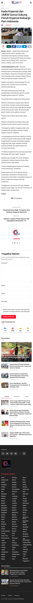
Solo (24, 496)
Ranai (24, 477)
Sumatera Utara (25, 521)
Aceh (2, 477)
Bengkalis (4, 508)
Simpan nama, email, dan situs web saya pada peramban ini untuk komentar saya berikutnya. (16, 310)
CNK (6, 599)
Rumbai (25, 487)
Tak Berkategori (26, 539)
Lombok (14, 503)
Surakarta (26, 536)
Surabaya (25, 534)
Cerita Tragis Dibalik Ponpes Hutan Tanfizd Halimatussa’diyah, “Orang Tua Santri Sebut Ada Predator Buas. (20, 402)
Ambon (3, 482)
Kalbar (3, 554)
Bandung (4, 494)
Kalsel (3, 556)
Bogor (3, 522)
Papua (14, 547)
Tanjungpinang (27, 544)
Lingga (14, 501)
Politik (14, 556)
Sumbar (25, 524)
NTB (13, 533)
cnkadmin (8, 25)
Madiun (14, 508)
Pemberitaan (16, 554)
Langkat (14, 498)
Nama (3, 285)
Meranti (14, 524)
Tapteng (25, 549)
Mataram (14, 519)
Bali (2, 491)
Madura (14, 510)
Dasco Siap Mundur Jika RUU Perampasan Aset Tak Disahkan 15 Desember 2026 (20, 385)
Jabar (3, 540)
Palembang (15, 545)
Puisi (13, 559)
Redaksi (3, 595)
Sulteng (25, 510)
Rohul (24, 484)
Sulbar (24, 505)
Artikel (3, 487)
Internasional (5, 538)
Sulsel (24, 508)
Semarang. (26, 489)
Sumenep (25, 527)
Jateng (3, 547)
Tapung (25, 551)
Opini (13, 540)
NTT (13, 535)
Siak (24, 491)
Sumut (7, 8)
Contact (10, 595)
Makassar (15, 512)
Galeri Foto (4, 535)
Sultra (24, 512)
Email (3, 293)
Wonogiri (25, 558)
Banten (3, 498)
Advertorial (4, 480)
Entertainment (5, 531)
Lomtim (14, 505)
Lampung (14, 496)
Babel (3, 489)
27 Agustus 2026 (7, 359)
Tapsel (25, 547)
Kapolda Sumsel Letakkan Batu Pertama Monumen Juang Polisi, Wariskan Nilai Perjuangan (19, 375)
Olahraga (14, 538)
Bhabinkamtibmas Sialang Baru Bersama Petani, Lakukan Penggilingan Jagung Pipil (16, 356)
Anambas (4, 484)
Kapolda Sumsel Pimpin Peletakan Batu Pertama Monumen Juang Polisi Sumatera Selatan (20, 366)
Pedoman (17, 595)
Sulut (24, 515)
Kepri (13, 494)
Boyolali (3, 524)
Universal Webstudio (19, 599)
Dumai (3, 528)
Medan (14, 522)
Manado (14, 517)
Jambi (3, 545)
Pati (13, 549)
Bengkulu (4, 512)
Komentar (4, 263)
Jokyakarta (4, 552)
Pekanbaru (15, 552)
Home (2, 8)
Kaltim (14, 480)
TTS (24, 556)
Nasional (14, 526)
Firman (3, 533)
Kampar (14, 482)
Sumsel (25, 529)
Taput (24, 554)
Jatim (3, 549)
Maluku (14, 515)
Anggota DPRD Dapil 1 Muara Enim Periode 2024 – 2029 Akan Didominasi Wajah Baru (21, 434)
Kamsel (14, 487)
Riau (24, 480)
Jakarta (3, 542)
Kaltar (3, 559)
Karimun (14, 491)
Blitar (3, 519)
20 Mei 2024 (17, 25)
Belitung (3, 505)
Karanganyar (16, 489)
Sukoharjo (26, 503)
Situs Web (4, 301)
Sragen (25, 498)
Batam (3, 501)
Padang (14, 542)
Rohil (24, 482)
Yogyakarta (26, 561)
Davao (3, 526)
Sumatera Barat (25, 517)
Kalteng (14, 477)
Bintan (3, 515)
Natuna (14, 528)
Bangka (3, 496)
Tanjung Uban (27, 542)
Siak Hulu (25, 494)
